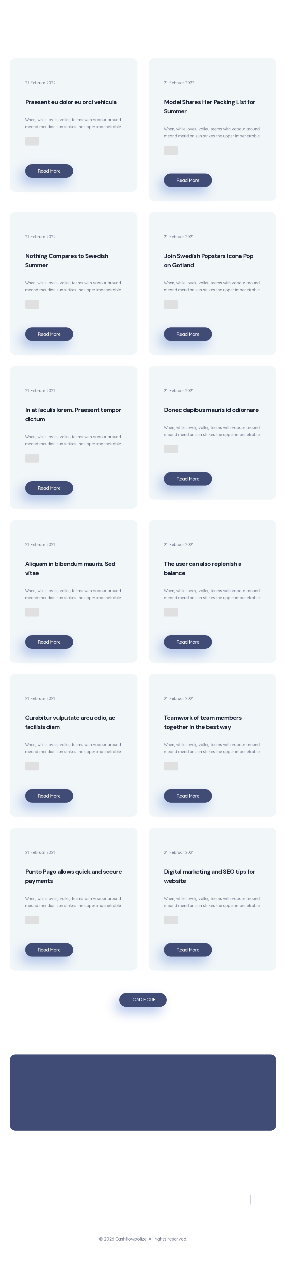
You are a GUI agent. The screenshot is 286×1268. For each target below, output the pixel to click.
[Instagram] (143, 1249)
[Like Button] (32, 141)
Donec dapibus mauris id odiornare (211, 410)
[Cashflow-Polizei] (68, 21)
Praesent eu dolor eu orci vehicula (71, 102)
